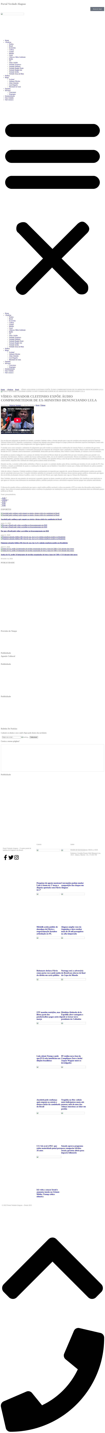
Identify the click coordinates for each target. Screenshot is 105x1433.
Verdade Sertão (14, 72)
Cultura (11, 50)
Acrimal (11, 79)
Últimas (42, 405)
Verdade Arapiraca (15, 64)
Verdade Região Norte (16, 68)
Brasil (11, 46)
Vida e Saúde (13, 63)
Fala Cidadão (9, 98)
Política (7, 76)
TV (10, 61)
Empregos (12, 94)
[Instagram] (16, 857)
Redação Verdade (15, 405)
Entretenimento (10, 96)
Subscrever (33, 737)
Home (7, 40)
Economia (12, 48)
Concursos (12, 92)
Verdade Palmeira (14, 66)
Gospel (11, 51)
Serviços (7, 90)
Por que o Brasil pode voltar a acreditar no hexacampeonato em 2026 (25, 531)
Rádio (11, 59)
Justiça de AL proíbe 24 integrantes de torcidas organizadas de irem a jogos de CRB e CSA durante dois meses (39, 554)
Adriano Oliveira (14, 81)
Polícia (11, 44)
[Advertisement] (38, 381)
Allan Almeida (13, 83)
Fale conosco (9, 100)
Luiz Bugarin (13, 85)
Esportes (7, 88)
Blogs (7, 77)
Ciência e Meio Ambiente (17, 57)
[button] (52, 206)
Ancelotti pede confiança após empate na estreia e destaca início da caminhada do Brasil (31, 519)
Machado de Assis (15, 87)
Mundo (11, 53)
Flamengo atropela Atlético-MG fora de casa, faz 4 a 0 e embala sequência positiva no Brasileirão (34, 543)
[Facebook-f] (5, 857)
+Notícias (8, 42)
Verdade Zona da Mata (16, 74)
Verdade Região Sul (15, 70)
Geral (11, 55)
